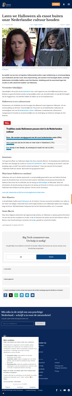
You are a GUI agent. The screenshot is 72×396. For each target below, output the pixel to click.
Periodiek (40, 372)
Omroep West (5, 69)
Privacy (57, 371)
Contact (57, 363)
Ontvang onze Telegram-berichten (61, 367)
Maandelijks (41, 369)
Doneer (56, 4)
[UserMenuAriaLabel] (64, 4)
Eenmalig (40, 366)
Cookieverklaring (30, 390)
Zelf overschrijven (42, 379)
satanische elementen (34, 163)
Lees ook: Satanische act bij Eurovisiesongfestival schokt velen (23, 192)
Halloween (26, 91)
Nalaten (39, 375)
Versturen (40, 323)
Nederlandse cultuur (27, 110)
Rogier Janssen (38, 25)
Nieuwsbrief (41, 363)
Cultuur (68, 25)
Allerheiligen (43, 182)
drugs (34, 220)
